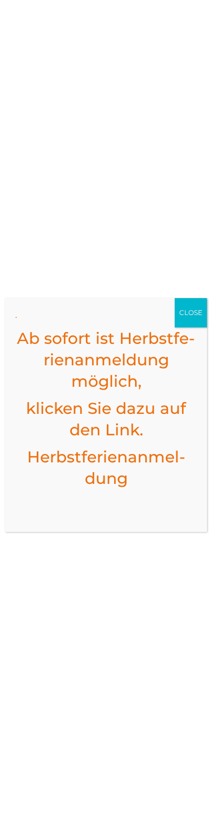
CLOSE (190, 312)
